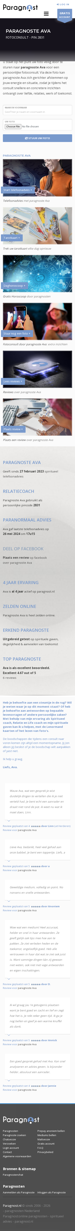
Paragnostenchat (13, 1174)
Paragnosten (10, 1131)
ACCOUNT (64, 14)
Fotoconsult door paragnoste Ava (24, 344)
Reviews (8, 392)
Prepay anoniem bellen (51, 1131)
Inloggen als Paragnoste (52, 1192)
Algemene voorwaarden (17, 1156)
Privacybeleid (45, 1152)
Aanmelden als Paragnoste (19, 1192)
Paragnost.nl (12, 1206)
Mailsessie (44, 1139)
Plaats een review (14, 440)
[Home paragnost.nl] (21, 1121)
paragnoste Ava (33, 67)
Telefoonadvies (13, 201)
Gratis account (46, 1143)
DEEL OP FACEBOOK (23, 549)
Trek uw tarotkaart (15, 248)
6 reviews (9, 678)
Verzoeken (9, 1143)
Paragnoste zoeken (14, 1135)
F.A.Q (40, 1148)
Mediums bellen (47, 1135)
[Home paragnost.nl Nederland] (20, 9)
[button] (46, 13)
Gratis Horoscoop (14, 296)
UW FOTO (10, 121)
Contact (7, 1152)
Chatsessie (9, 1139)
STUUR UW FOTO (39, 138)
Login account (11, 1148)
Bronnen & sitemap (19, 1168)
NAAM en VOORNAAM (16, 107)
